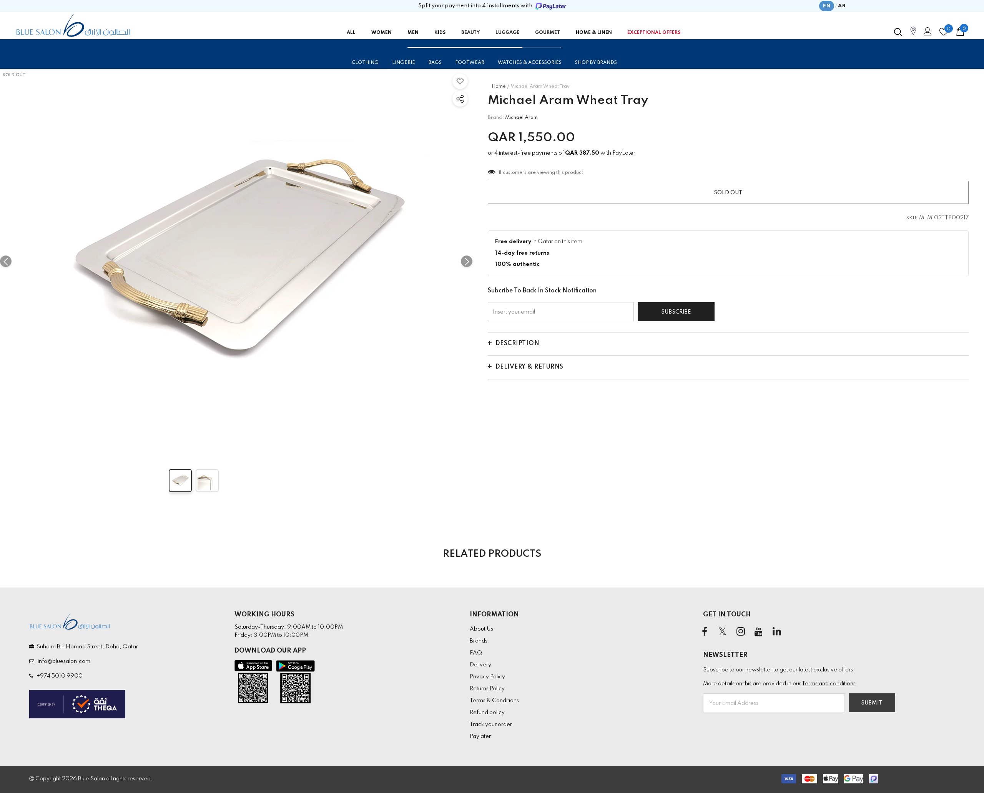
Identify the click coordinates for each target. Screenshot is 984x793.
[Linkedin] (777, 632)
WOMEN (381, 32)
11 (500, 172)
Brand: (496, 117)
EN (826, 5)
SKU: (912, 218)
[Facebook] (704, 632)
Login (926, 33)
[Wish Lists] (460, 81)
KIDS (439, 32)
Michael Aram (521, 117)
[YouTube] (759, 632)
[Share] (460, 99)
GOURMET (547, 32)
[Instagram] (741, 632)
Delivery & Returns (529, 367)
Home (499, 86)
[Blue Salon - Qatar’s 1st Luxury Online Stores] (73, 25)
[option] (236, 261)
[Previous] (6, 261)
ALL (351, 32)
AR (842, 5)
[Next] (466, 261)
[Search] (898, 32)
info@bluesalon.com (62, 661)
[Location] (913, 35)
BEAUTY (470, 32)
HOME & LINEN (594, 32)
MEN (413, 32)
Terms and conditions (829, 683)
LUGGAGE (507, 32)
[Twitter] (723, 632)
